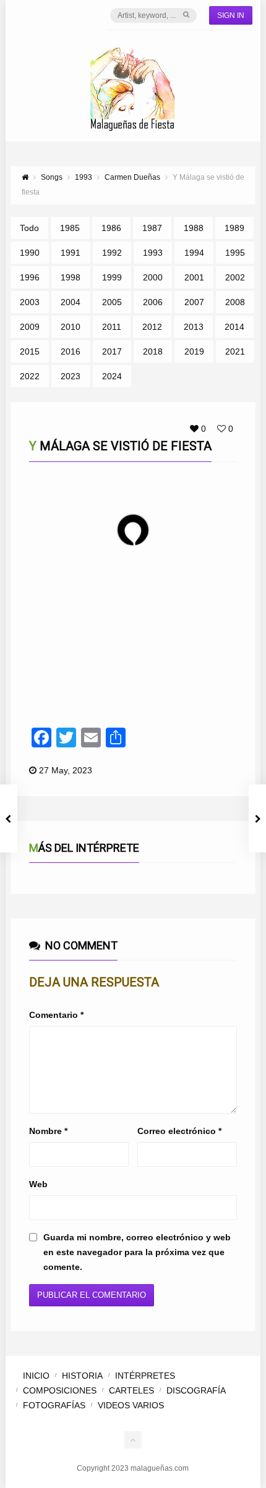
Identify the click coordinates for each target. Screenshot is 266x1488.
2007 (194, 302)
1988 (194, 228)
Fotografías (54, 1405)
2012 (152, 327)
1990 (30, 253)
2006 (153, 302)
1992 (112, 253)
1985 (70, 228)
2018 (153, 351)
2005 (112, 302)
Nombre (48, 1131)
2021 (235, 351)
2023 (70, 376)
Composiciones (60, 1390)
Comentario (56, 1015)
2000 (153, 277)
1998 (70, 277)
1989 (234, 228)
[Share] (221, 612)
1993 (153, 253)
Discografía (196, 1390)
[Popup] (205, 612)
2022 (30, 376)
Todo (29, 228)
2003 (30, 302)
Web (38, 1184)
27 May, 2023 (65, 770)
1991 (70, 253)
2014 (234, 327)
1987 (152, 228)
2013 (194, 327)
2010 (70, 327)
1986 (111, 228)
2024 (112, 376)
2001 (194, 277)
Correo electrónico (179, 1131)
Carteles (131, 1390)
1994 (194, 253)
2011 (111, 327)
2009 (30, 327)
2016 (70, 351)
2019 (194, 351)
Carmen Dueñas (83, 613)
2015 (30, 351)
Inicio (36, 1376)
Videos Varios (131, 1405)
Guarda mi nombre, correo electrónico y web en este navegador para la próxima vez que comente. (137, 1252)
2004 (70, 302)
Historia (82, 1376)
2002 (235, 277)
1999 (112, 277)
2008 (235, 302)
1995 (235, 253)
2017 (112, 351)
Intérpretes (145, 1376)
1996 (30, 277)
